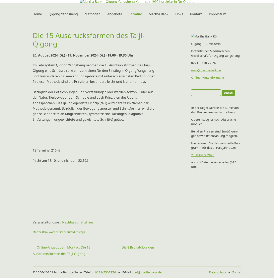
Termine (135, 14)
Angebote (114, 14)
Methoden (92, 14)
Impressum (217, 14)
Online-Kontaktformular (207, 77)
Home (37, 14)
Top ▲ (236, 272)
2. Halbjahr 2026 (202, 155)
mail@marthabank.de (206, 70)
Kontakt (196, 14)
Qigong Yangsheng (63, 14)
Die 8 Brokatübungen (138, 247)
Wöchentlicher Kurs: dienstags (67, 232)
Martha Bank (158, 14)
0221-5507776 (105, 272)
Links (179, 14)
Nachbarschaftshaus (78, 222)
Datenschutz (217, 272)
